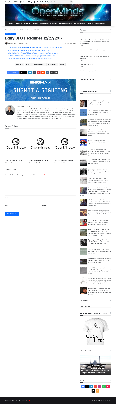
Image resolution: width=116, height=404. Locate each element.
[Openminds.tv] (58, 12)
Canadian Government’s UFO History (98, 249)
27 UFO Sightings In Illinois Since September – (28, 50)
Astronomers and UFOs (86, 64)
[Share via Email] (52, 72)
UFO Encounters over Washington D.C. (99, 159)
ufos (62, 65)
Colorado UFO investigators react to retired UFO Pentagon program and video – (36, 47)
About (89, 23)
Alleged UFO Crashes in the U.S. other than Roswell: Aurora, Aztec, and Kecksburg (99, 231)
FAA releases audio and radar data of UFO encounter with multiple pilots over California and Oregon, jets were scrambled (95, 41)
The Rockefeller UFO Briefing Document (99, 110)
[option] (95, 365)
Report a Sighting (100, 23)
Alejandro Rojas (12, 43)
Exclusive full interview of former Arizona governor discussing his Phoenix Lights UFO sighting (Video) (99, 189)
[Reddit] (43, 72)
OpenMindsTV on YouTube (48, 23)
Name (7, 197)
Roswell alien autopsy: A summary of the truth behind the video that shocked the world (99, 280)
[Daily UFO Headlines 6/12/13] (16, 145)
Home (11, 23)
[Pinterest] (39, 72)
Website (44, 205)
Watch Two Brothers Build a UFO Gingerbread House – (30, 58)
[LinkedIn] (30, 72)
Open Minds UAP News (31, 23)
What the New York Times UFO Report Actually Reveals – (33, 53)
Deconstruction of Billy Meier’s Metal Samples (92, 50)
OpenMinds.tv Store (65, 23)
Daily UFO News (15, 30)
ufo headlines (39, 65)
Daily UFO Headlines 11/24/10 (63, 160)
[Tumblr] (34, 72)
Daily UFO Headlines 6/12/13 (14, 160)
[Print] (56, 72)
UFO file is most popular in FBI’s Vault (90, 71)
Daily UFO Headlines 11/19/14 (38, 160)
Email (7, 205)
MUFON (20, 65)
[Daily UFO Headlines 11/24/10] (65, 145)
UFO (28, 65)
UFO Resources (79, 23)
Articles (17, 23)
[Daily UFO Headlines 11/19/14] (40, 145)
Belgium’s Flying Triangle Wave (96, 140)
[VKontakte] (47, 72)
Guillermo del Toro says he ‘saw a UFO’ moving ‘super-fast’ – (31, 56)
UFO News (52, 65)
